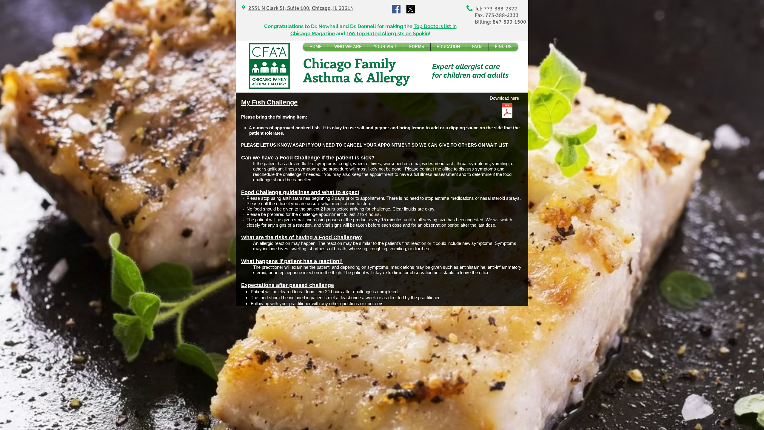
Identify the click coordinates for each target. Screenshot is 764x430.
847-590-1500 (509, 22)
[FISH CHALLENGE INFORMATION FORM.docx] (507, 111)
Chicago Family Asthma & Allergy (356, 70)
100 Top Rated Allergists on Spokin (387, 33)
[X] (410, 9)
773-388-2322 (500, 8)
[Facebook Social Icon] (396, 9)
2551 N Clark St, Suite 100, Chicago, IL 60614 (300, 8)
